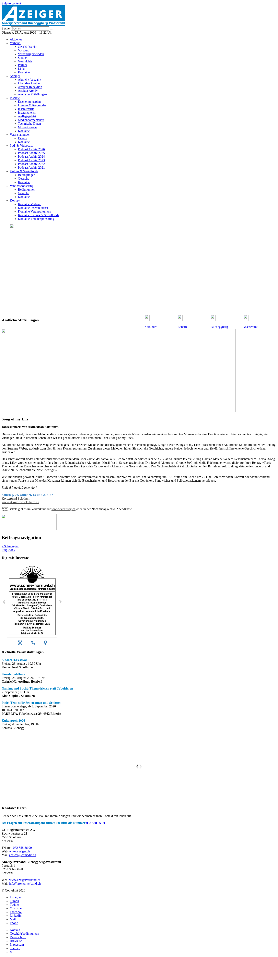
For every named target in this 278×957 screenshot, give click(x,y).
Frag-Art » (8, 550)
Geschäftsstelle (27, 46)
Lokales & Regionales (32, 105)
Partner (22, 65)
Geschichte (25, 61)
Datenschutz (18, 937)
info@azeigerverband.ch (25, 883)
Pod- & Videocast (21, 145)
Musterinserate (27, 127)
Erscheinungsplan (29, 101)
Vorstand (23, 50)
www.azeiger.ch (19, 851)
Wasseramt (250, 326)
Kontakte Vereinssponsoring (36, 218)
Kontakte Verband (29, 204)
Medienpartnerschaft (31, 120)
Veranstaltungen (20, 134)
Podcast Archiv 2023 (31, 160)
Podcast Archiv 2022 (31, 164)
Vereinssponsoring (21, 186)
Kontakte (24, 72)
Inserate (15, 98)
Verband (15, 43)
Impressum (17, 944)
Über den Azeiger (29, 83)
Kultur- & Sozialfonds (24, 171)
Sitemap (15, 948)
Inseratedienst (26, 112)
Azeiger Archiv (28, 90)
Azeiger (15, 76)
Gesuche (23, 178)
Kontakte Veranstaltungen (34, 211)
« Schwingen (10, 546)
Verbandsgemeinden (31, 54)
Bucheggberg (219, 326)
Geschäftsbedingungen (24, 933)
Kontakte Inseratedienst (33, 208)
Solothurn (151, 326)
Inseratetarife (26, 109)
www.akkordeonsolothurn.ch (20, 502)
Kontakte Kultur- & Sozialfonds (38, 215)
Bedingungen (26, 175)
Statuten (23, 57)
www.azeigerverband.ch (24, 880)
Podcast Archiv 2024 (31, 156)
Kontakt (15, 200)
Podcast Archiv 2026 (31, 149)
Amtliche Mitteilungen (32, 94)
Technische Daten (29, 123)
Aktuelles (16, 39)
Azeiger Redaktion (30, 87)
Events (22, 138)
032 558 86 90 (95, 823)
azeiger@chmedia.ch (22, 855)
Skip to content (11, 3)
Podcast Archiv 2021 (31, 167)
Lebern (182, 326)
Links (21, 68)
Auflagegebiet (27, 116)
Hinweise (16, 941)
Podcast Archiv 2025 (31, 153)
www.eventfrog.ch (63, 509)
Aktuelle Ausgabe (29, 79)
